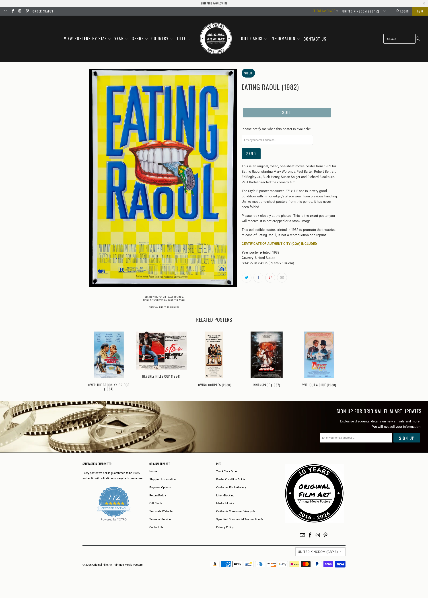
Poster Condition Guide (230, 479)
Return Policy (157, 495)
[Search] (418, 39)
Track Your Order (227, 471)
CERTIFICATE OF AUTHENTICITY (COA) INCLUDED (279, 244)
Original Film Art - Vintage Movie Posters (117, 564)
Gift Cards (155, 503)
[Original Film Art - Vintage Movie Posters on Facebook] (12, 11)
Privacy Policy (225, 527)
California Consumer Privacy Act (236, 511)
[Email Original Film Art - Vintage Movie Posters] (5, 11)
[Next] (339, 362)
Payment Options (160, 487)
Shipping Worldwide (214, 3)
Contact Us (156, 527)
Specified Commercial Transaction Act (240, 519)
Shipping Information (162, 479)
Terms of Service (160, 519)
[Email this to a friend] (282, 278)
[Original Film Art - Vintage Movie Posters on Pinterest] (27, 11)
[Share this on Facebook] (258, 278)
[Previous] (88, 362)
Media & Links (225, 503)
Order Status (43, 11)
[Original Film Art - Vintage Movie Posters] (216, 39)
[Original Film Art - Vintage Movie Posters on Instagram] (20, 11)
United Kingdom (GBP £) (361, 11)
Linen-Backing (225, 495)
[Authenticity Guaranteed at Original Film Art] (82, 524)
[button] (87, 39)
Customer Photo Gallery (231, 487)
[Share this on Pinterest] (270, 278)
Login (404, 11)
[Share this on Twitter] (246, 278)
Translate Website (161, 511)
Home (153, 471)
